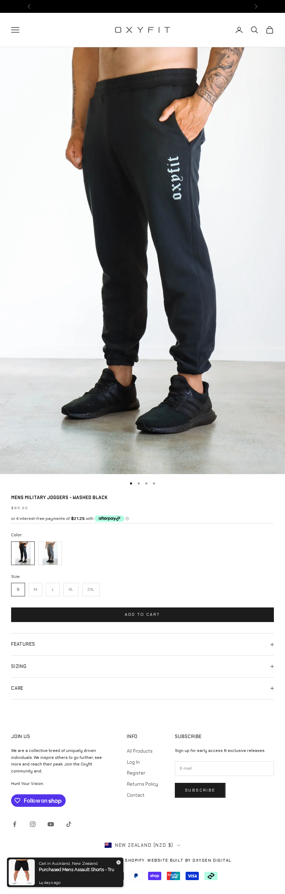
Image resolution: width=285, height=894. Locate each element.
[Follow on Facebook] (14, 824)
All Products (140, 751)
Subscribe (200, 790)
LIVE (178, 6)
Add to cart (142, 614)
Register (136, 773)
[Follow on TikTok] (68, 824)
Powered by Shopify (119, 860)
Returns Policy (142, 784)
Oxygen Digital (212, 860)
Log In (133, 762)
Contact (136, 795)
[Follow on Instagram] (32, 824)
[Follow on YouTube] (50, 824)
